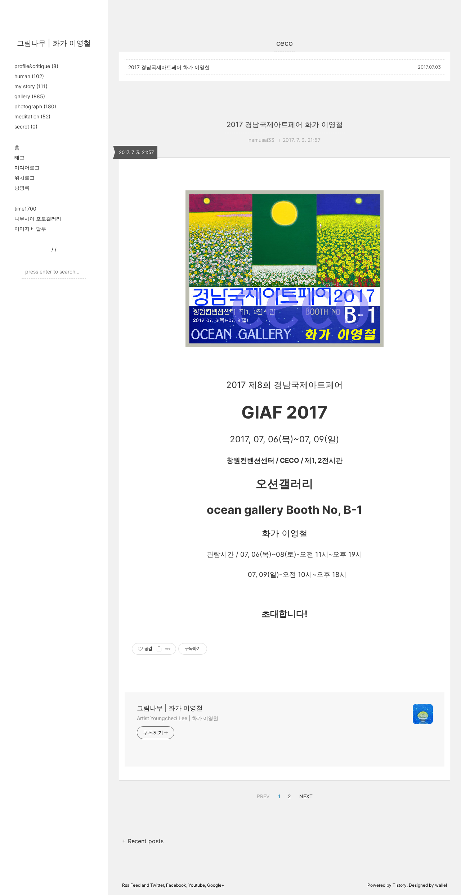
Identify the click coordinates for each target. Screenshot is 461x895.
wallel (441, 885)
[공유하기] (159, 648)
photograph (35, 106)
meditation (32, 116)
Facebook (176, 885)
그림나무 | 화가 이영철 (54, 43)
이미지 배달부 (30, 229)
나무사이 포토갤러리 (37, 219)
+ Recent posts (143, 841)
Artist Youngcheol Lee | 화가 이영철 (177, 718)
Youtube (196, 885)
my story (31, 86)
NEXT (305, 795)
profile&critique (36, 66)
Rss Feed (131, 885)
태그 (19, 157)
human (29, 76)
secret (25, 126)
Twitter (157, 885)
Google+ (215, 885)
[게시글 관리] (168, 648)
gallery (29, 96)
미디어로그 (27, 167)
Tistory (400, 885)
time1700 (25, 208)
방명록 (22, 188)
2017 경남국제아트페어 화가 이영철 (169, 67)
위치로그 (24, 178)
